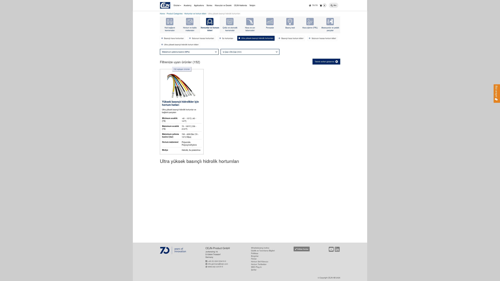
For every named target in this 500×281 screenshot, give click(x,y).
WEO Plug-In (256, 267)
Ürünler (177, 5)
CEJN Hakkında (240, 5)
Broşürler (255, 256)
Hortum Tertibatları (258, 264)
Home (162, 13)
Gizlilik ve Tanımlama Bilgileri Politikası (263, 252)
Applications (199, 5)
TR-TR (315, 5)
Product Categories (175, 13)
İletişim (252, 5)
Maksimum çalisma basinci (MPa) (176, 51)
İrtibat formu (302, 249)
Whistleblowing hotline (260, 248)
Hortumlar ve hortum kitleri (195, 13)
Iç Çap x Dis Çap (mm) (232, 51)
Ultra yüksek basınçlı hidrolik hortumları (224, 13)
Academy (187, 5)
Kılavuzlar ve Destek (223, 5)
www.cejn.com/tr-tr (215, 266)
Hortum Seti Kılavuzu (259, 261)
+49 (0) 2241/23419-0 (217, 261)
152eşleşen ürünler (181, 69)
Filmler (254, 258)
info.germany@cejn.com (218, 264)
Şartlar (254, 269)
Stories (209, 5)
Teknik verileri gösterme (324, 61)
